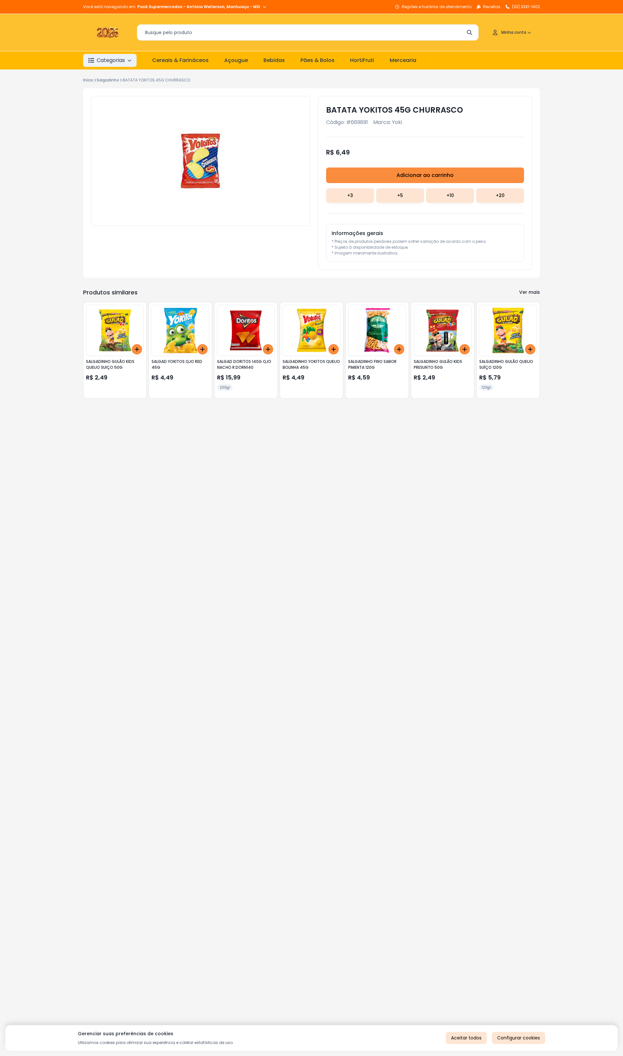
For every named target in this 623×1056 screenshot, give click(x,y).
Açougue (236, 60)
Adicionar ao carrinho (425, 175)
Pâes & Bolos (317, 60)
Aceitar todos (466, 1038)
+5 (400, 195)
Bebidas (274, 60)
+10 (450, 195)
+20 (500, 195)
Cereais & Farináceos (180, 60)
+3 (350, 195)
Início (88, 80)
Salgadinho (108, 80)
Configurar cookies (518, 1038)
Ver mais (529, 292)
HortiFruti (362, 60)
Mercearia (403, 60)
